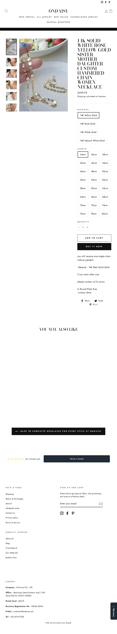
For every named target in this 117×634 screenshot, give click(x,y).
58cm (83, 188)
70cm (83, 205)
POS (47, 623)
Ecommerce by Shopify (62, 623)
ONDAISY (58, 11)
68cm (105, 197)
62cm (105, 188)
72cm (94, 205)
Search (9, 503)
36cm (94, 154)
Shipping (81, 96)
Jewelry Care (11, 557)
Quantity (83, 222)
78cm (94, 213)
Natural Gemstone (58, 22)
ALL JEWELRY (44, 17)
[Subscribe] (101, 504)
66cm (94, 197)
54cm (94, 179)
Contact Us (10, 512)
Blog (8, 543)
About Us (10, 538)
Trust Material (11, 548)
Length (82, 149)
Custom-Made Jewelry (84, 17)
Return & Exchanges (14, 498)
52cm (83, 179)
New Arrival (27, 17)
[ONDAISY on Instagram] (61, 513)
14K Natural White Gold (92, 140)
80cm (105, 213)
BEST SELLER (61, 17)
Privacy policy (12, 517)
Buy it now (94, 246)
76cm (83, 213)
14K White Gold (88, 132)
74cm (105, 205)
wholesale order (13, 508)
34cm (83, 154)
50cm (105, 171)
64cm (83, 197)
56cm (105, 179)
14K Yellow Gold (88, 115)
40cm (83, 163)
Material (83, 109)
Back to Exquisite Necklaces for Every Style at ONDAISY (60, 431)
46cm (83, 171)
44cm (105, 163)
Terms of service (13, 522)
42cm (94, 163)
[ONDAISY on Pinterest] (73, 513)
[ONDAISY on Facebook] (67, 513)
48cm (94, 171)
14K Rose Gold (87, 123)
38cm (105, 154)
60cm (94, 188)
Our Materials (12, 552)
